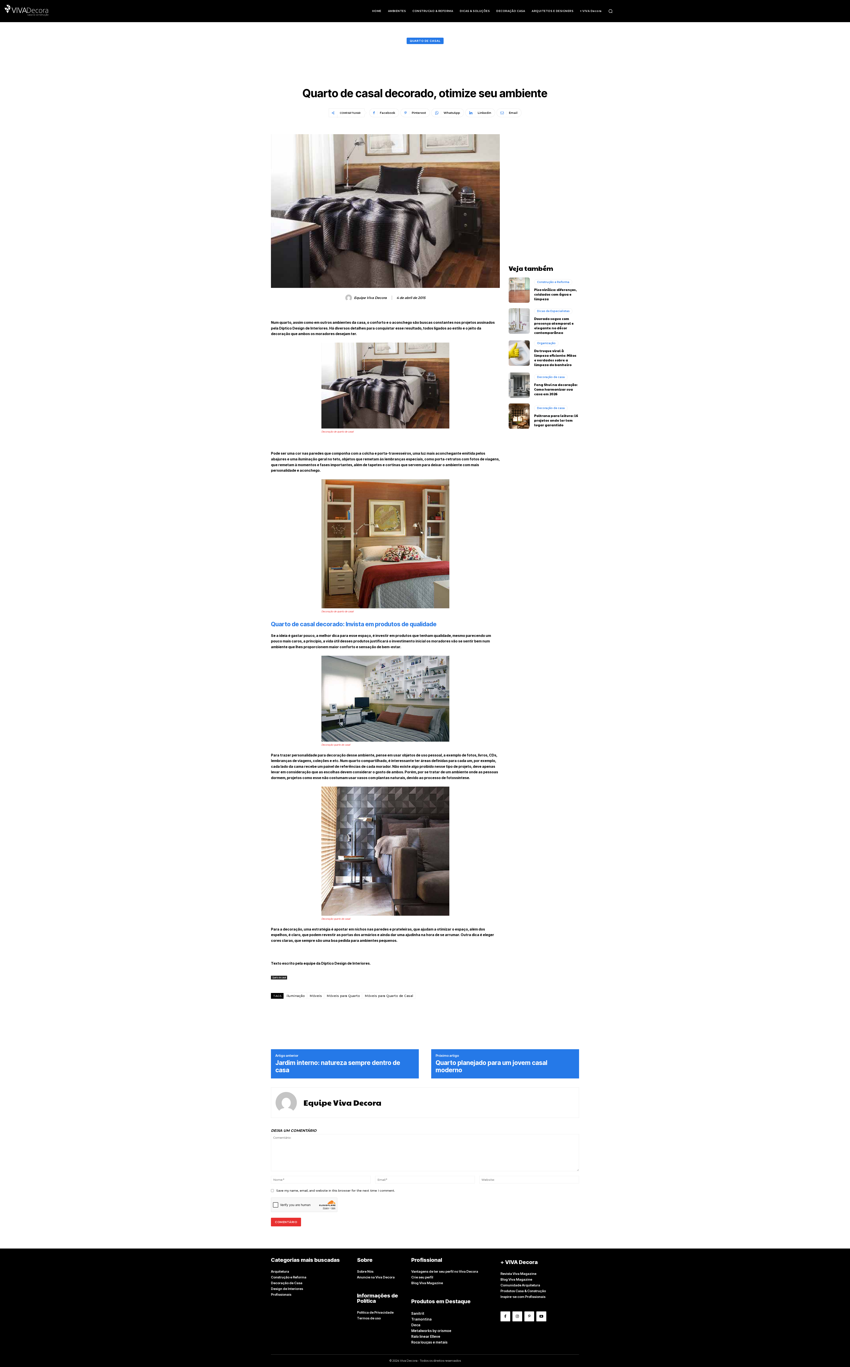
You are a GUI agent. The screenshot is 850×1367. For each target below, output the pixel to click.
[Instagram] (517, 1316)
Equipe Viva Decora (370, 298)
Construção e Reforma (553, 282)
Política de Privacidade (375, 1312)
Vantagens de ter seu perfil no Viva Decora (444, 1271)
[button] (610, 11)
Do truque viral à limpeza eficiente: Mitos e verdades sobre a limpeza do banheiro (555, 357)
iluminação (295, 996)
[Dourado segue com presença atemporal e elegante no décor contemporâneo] (519, 321)
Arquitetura (280, 1271)
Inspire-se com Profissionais (522, 1297)
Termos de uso (369, 1318)
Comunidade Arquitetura (520, 1285)
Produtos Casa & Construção (523, 1291)
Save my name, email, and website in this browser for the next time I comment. (335, 1190)
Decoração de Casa (286, 1283)
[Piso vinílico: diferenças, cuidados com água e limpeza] (519, 290)
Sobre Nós (365, 1271)
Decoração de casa (551, 377)
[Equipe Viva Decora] (349, 298)
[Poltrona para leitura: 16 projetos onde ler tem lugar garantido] (519, 416)
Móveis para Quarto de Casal (389, 996)
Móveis (316, 996)
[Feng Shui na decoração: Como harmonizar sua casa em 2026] (519, 385)
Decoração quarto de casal (335, 744)
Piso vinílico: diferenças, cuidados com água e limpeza (555, 294)
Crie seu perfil (422, 1277)
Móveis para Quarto (343, 996)
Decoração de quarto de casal (337, 431)
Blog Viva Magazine (427, 1283)
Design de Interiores (287, 1289)
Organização (546, 343)
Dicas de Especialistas (553, 311)
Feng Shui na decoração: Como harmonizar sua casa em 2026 (556, 389)
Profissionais (281, 1294)
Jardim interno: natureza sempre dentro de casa (337, 1066)
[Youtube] (541, 1316)
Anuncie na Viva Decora (376, 1277)
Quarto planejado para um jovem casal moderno (491, 1066)
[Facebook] (505, 1316)
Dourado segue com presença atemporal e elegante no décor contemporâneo (554, 325)
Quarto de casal (425, 41)
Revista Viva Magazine (518, 1274)
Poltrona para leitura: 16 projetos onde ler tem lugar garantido (556, 420)
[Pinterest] (529, 1316)
